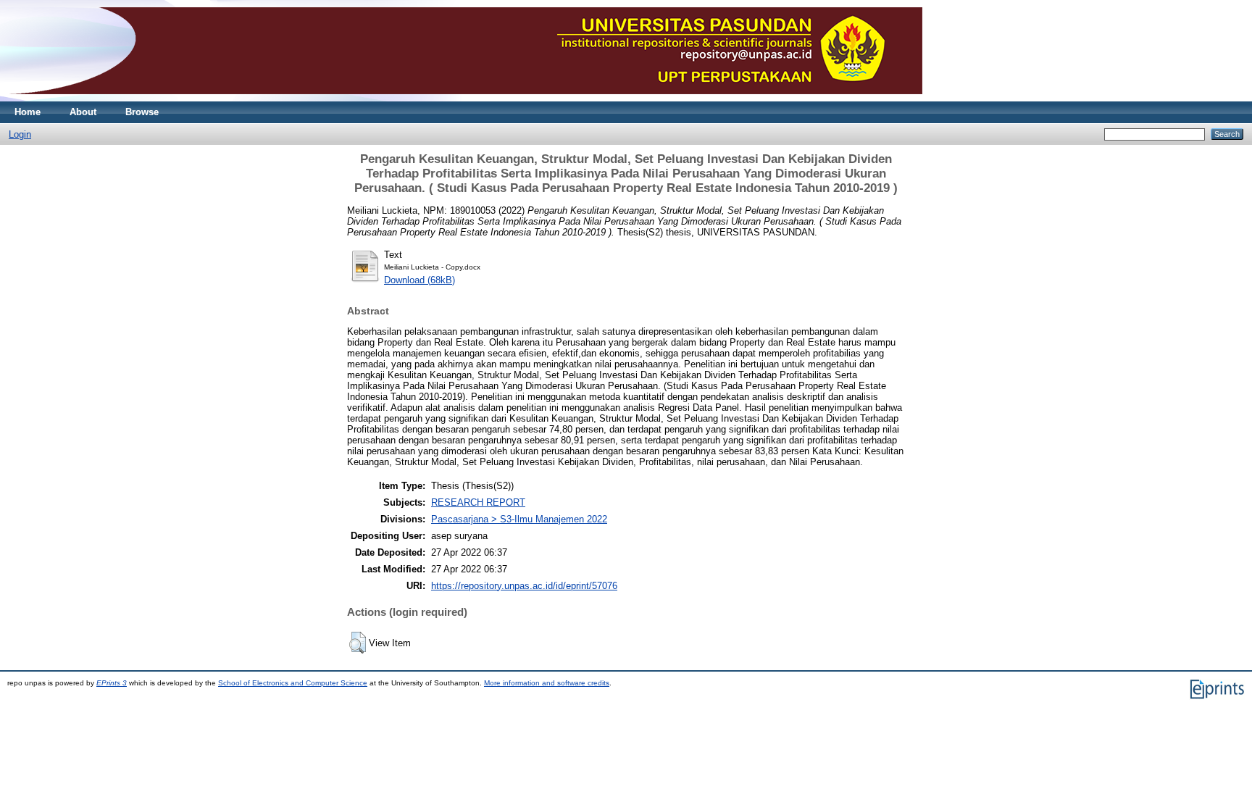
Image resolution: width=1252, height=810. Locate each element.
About (83, 112)
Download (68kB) (419, 280)
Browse (142, 112)
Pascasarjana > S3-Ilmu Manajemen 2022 (519, 519)
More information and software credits (546, 683)
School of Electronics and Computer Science (292, 683)
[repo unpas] (465, 98)
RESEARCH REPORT (478, 502)
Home (27, 112)
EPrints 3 (111, 683)
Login (20, 134)
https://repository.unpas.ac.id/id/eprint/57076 (524, 585)
